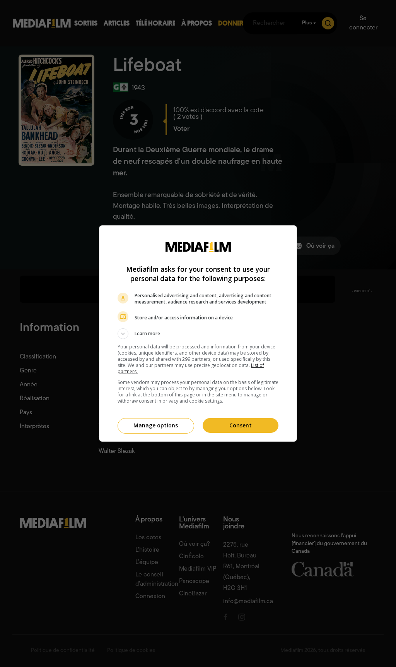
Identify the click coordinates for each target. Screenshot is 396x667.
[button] (198, 333)
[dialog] (198, 333)
